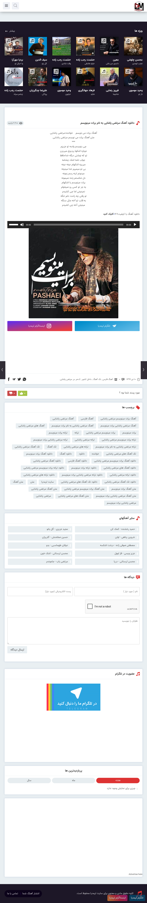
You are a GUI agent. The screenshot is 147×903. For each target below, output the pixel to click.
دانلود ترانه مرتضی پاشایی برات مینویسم (82, 475)
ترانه (77, 433)
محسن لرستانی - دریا (124, 562)
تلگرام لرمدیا (104, 326)
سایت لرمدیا (47, 482)
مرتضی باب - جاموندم (57, 562)
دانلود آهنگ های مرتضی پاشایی (120, 468)
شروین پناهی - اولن (125, 537)
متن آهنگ (18, 482)
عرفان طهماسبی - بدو (57, 545)
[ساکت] (22, 224)
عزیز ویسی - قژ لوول (125, 554)
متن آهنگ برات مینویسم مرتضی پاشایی (84, 489)
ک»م (78, 379)
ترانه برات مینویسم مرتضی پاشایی (119, 440)
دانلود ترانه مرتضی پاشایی (123, 475)
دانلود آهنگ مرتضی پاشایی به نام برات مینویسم (107, 123)
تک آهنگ (97, 379)
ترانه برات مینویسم (58, 433)
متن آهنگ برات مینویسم (124, 489)
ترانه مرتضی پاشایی (85, 440)
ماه (73, 780)
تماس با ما (12, 894)
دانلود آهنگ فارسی (77, 461)
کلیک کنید (108, 214)
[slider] (14, 224)
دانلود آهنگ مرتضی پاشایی (47, 461)
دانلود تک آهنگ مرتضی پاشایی (120, 482)
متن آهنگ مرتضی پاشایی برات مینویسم (116, 496)
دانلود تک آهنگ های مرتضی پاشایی (79, 482)
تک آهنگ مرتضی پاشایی (27, 447)
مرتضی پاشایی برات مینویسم (121, 503)
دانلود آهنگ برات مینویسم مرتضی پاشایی (115, 461)
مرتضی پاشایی (66, 379)
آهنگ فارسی (107, 379)
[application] (73, 224)
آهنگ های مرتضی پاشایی (31, 426)
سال (29, 780)
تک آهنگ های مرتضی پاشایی (121, 454)
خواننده (95, 454)
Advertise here (135, 874)
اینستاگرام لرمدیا (37, 326)
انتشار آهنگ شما (30, 894)
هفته (117, 780)
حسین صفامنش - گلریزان (55, 537)
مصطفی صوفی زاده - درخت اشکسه (117, 545)
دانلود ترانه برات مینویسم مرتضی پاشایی (43, 468)
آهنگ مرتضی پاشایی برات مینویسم (118, 426)
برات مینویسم (129, 433)
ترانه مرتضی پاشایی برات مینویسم (50, 440)
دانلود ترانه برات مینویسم (83, 468)
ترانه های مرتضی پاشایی (76, 447)
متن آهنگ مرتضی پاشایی (44, 489)
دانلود (82, 454)
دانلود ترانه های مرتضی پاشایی (39, 475)
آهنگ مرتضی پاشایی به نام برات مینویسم (72, 426)
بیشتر (12, 31)
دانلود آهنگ (66, 454)
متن (32, 482)
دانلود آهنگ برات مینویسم (39, 454)
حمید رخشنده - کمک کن (122, 529)
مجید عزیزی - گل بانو (57, 529)
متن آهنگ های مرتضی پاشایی (73, 496)
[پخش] (135, 224)
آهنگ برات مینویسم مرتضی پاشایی (118, 419)
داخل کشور (86, 379)
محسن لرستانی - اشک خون (54, 554)
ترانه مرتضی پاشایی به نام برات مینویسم (116, 447)
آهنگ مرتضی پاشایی (63, 419)
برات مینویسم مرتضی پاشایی (100, 433)
